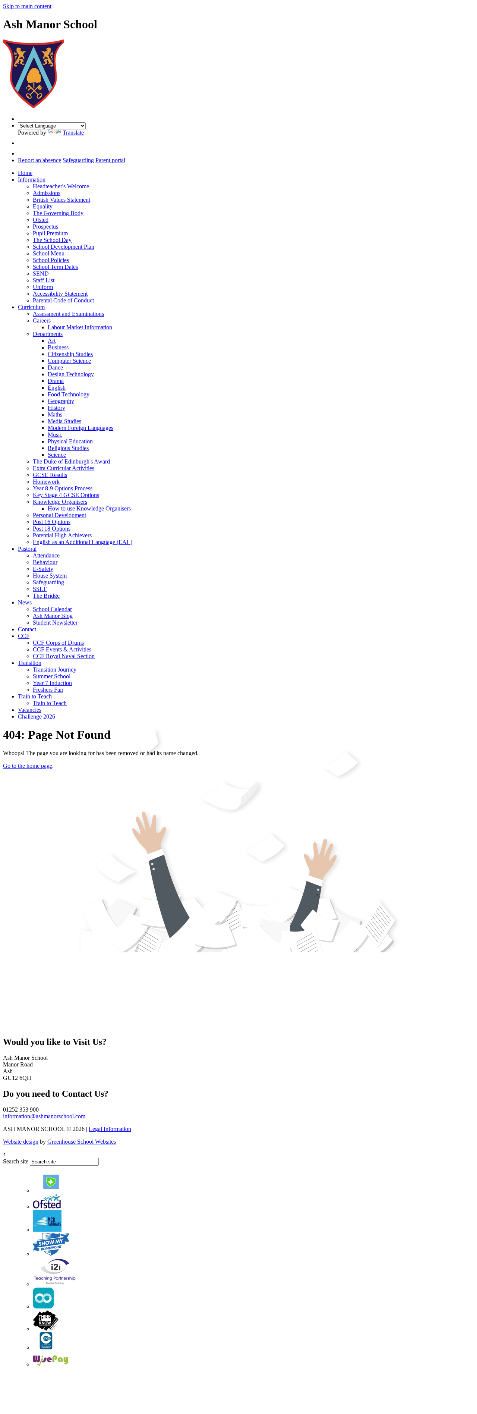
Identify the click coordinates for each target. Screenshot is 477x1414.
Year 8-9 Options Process (62, 488)
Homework (46, 481)
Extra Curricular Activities (63, 468)
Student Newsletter (55, 622)
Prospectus (45, 226)
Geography (61, 401)
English (57, 387)
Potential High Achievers (62, 535)
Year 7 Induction (52, 683)
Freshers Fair (48, 689)
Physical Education (70, 441)
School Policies (51, 260)
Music (55, 434)
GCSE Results (50, 475)
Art (52, 340)
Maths (55, 414)
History (56, 408)
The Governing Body (58, 213)
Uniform (43, 287)
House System (50, 575)
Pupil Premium (50, 233)
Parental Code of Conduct (63, 300)
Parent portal (110, 160)
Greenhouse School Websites (81, 1141)
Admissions (46, 193)
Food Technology (68, 394)
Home (25, 173)
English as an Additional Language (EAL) (82, 542)
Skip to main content (27, 6)
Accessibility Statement (60, 293)
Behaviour (45, 562)
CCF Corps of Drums (58, 643)
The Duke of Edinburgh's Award (71, 461)
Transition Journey (54, 669)
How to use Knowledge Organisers (89, 508)
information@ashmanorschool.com (44, 1116)
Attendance (46, 555)
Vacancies (29, 710)
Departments (48, 334)
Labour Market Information (80, 327)
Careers (42, 320)
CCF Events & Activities (62, 649)
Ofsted (40, 220)
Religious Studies (68, 448)
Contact (27, 629)
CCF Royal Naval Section (64, 656)
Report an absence (39, 160)
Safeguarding (78, 160)
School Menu (48, 253)
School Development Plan (63, 246)
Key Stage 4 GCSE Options (66, 495)
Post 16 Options (51, 522)
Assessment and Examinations (68, 314)
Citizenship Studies (70, 354)
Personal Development (59, 515)
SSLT (40, 589)
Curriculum (31, 307)
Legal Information (110, 1129)
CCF (23, 636)
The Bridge (46, 596)
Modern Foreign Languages (80, 428)
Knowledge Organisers (60, 502)
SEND (41, 273)
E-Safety (43, 569)
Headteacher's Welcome (61, 186)
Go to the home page (27, 766)
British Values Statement (61, 200)
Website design (20, 1141)
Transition (29, 663)
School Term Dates (55, 267)
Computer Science (69, 361)
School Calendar (52, 609)
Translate (73, 132)
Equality (43, 206)
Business (58, 347)
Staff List (43, 280)
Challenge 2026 (36, 716)
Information (31, 179)
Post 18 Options (51, 528)
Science (57, 455)
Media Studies (64, 421)
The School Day (52, 240)
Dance (55, 367)
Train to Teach (35, 696)
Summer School (51, 676)
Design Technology (71, 374)
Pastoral (27, 549)
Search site (15, 1161)
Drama (56, 381)
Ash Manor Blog (53, 616)
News (25, 602)
